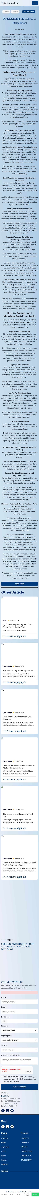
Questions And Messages (11, 1055)
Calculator (4, 1164)
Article (15, 12)
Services (4, 1045)
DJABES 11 (25, 1138)
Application (5, 1147)
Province (4, 1026)
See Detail (7, 918)
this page (9, 573)
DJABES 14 (25, 1142)
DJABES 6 (24, 1147)
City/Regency (6, 1035)
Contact (3, 1160)
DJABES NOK (26, 1156)
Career (3, 1156)
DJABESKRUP (26, 1160)
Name (3, 997)
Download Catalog (10, 944)
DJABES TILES (26, 1151)
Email (3, 1007)
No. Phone (5, 1017)
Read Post (14, 636)
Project (3, 1142)
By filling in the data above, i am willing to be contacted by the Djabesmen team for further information (20, 1079)
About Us (4, 1138)
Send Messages (19, 1087)
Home (6, 12)
